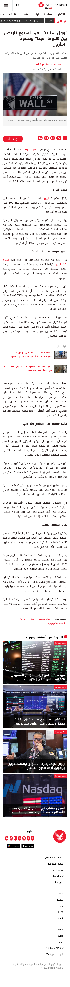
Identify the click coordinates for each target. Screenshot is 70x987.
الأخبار (61, 14)
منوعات (59, 930)
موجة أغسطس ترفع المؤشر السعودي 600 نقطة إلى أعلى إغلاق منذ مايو (38, 677)
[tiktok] (11, 838)
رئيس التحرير (57, 870)
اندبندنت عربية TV (54, 954)
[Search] (18, 5)
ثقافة (12, 14)
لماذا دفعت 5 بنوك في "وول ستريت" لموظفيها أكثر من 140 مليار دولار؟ (30, 355)
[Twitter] (28, 838)
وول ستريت (30, 149)
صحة (61, 942)
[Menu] (6, 5)
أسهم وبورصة (35, 637)
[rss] (6, 838)
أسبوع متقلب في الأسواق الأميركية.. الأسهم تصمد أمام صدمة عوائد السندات (36, 810)
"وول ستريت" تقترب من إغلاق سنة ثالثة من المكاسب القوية (28, 369)
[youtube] (19, 838)
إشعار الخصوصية (55, 864)
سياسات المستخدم (54, 858)
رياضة (60, 936)
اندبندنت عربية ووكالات (49, 64)
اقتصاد (25, 14)
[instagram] (24, 838)
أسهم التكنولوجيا (56, 623)
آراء (37, 14)
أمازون (47, 198)
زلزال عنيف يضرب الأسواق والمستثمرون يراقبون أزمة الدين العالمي (36, 766)
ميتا (32, 619)
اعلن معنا (58, 882)
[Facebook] (32, 838)
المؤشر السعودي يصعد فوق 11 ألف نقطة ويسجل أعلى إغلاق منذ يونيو (39, 722)
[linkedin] (15, 838)
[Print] (40, 138)
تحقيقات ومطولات (54, 948)
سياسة (48, 14)
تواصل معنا (57, 876)
